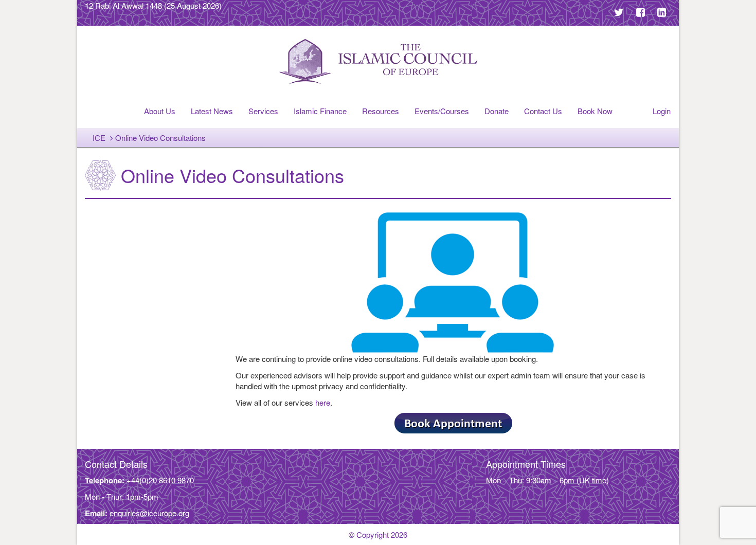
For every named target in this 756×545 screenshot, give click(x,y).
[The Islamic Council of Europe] (378, 61)
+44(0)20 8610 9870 (160, 480)
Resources (380, 110)
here (322, 402)
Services (263, 110)
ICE (99, 137)
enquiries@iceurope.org (149, 512)
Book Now (595, 110)
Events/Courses (442, 110)
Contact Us (543, 110)
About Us (159, 110)
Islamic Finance (320, 110)
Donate (496, 110)
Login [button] (662, 110)
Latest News (212, 110)
